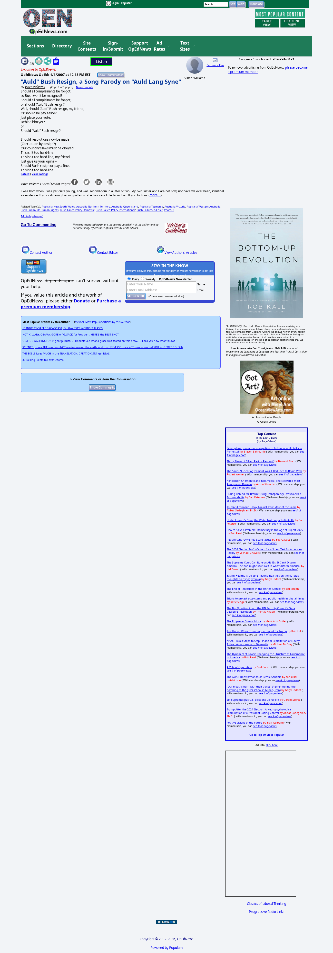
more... (155, 195)
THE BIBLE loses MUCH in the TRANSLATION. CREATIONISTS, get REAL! (66, 353)
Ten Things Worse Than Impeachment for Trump (257, 631)
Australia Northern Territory (93, 206)
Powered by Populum (166, 947)
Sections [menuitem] (35, 46)
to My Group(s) (32, 216)
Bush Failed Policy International (115, 210)
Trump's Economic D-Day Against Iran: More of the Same (261, 507)
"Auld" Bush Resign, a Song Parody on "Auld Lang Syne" (101, 81)
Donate (82, 301)
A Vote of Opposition (239, 667)
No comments (84, 87)
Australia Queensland (124, 206)
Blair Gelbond (275, 722)
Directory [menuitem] (61, 46)
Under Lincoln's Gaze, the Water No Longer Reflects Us (260, 520)
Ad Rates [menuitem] (159, 46)
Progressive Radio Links (266, 911)
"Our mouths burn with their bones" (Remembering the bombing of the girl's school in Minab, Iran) (261, 688)
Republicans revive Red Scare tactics (249, 539)
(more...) (169, 210)
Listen (101, 61)
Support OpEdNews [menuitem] (137, 46)
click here (272, 745)
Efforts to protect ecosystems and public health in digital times (265, 598)
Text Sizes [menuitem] (185, 46)
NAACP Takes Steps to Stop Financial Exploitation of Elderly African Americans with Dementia (263, 642)
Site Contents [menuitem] (87, 46)
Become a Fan (215, 65)
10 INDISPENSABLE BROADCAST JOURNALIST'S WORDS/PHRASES (62, 328)
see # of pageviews (264, 464)
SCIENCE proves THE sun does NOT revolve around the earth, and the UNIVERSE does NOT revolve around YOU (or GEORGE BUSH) (102, 347)
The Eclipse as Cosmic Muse (244, 621)
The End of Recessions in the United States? (254, 588)
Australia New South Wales (58, 206)
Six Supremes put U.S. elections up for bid (253, 699)
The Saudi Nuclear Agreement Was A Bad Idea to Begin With (264, 471)
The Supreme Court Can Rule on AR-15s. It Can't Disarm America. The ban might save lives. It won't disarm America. (263, 564)
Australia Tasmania (151, 206)
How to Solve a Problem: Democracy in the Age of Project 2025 (265, 530)
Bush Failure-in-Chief (150, 210)
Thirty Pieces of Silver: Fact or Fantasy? (250, 461)
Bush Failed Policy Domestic (77, 210)
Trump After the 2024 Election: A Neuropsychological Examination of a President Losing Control (259, 711)
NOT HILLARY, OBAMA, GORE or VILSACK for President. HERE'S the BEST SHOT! (70, 334)
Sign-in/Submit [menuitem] (112, 46)
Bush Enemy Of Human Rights (40, 210)
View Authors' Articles (181, 252)
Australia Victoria (175, 206)
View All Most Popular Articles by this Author (102, 322)
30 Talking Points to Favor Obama (43, 360)
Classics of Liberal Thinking (266, 903)
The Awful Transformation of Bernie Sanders (254, 677)
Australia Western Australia (203, 206)
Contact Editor (107, 252)
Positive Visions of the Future (244, 722)
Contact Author (41, 252)
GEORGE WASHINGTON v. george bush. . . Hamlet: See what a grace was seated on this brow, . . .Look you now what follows (98, 341)
